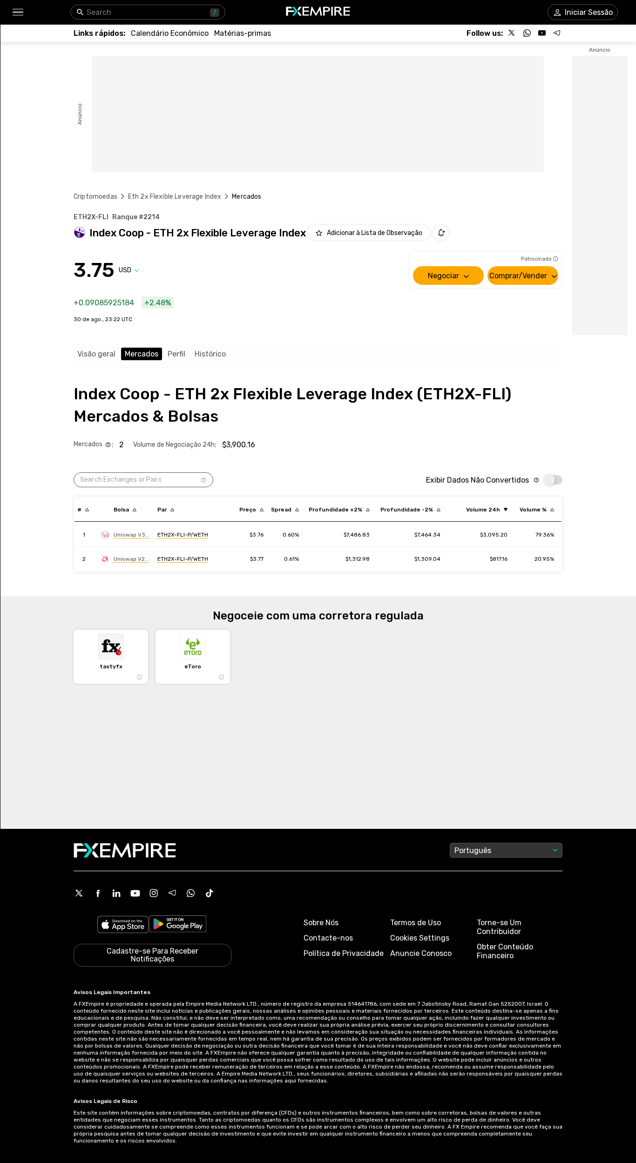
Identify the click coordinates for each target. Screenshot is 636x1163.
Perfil (176, 354)
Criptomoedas (95, 197)
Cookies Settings (419, 938)
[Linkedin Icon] (116, 893)
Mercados (141, 354)
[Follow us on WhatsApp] (527, 33)
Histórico (210, 354)
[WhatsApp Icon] (190, 893)
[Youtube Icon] (135, 893)
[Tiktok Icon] (209, 893)
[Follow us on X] (512, 33)
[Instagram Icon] (153, 893)
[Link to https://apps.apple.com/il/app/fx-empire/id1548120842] (123, 925)
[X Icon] (79, 893)
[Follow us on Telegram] (556, 33)
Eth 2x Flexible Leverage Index (175, 197)
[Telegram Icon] (172, 893)
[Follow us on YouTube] (542, 33)
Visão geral (96, 354)
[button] (17, 12)
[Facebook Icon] (97, 893)
